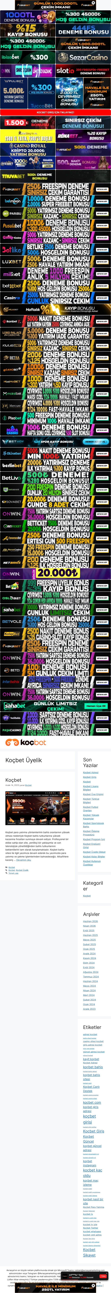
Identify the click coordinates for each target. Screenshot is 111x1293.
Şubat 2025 (89, 944)
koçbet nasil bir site (93, 1201)
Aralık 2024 (89, 953)
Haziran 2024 (90, 981)
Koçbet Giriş (89, 777)
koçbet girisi (89, 1119)
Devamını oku (23, 860)
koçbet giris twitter (89, 1127)
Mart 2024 (89, 995)
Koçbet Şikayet (89, 1252)
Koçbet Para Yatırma (93, 1207)
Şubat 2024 (89, 999)
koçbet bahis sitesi (91, 1077)
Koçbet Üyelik (22, 870)
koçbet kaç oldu (92, 1173)
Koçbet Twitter (90, 1228)
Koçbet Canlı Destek (91, 1089)
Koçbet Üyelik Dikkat (94, 852)
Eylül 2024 (88, 967)
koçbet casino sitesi (90, 1098)
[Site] (55, 189)
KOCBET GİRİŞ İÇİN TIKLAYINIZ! (55, 112)
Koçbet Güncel (88, 1139)
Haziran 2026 (90, 921)
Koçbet (13, 780)
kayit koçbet (91, 1059)
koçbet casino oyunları (91, 1095)
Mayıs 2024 (89, 986)
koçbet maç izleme (90, 1182)
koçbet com (92, 1102)
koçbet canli (87, 1083)
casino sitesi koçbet (93, 1041)
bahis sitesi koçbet (89, 1038)
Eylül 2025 (88, 930)
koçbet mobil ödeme (90, 1196)
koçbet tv (88, 1214)
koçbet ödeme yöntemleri (91, 1245)
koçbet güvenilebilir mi (91, 1154)
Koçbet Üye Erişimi (93, 794)
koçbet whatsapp (92, 1231)
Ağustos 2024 (90, 972)
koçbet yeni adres (92, 1234)
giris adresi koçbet (92, 1044)
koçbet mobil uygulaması (91, 1192)
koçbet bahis (93, 1067)
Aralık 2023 (89, 1009)
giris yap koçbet (88, 1048)
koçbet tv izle (90, 1224)
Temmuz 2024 (91, 976)
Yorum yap (13, 873)
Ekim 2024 (89, 963)
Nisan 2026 (89, 926)
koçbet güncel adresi (92, 1148)
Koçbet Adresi (90, 772)
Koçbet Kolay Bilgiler (94, 856)
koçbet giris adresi (90, 1109)
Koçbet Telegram (89, 1211)
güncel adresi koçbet (94, 1051)
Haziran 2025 (90, 935)
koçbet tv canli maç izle (91, 1221)
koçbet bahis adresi (90, 1071)
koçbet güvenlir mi (89, 1158)
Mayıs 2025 (89, 939)
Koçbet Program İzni (94, 839)
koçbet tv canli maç (90, 1218)
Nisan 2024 (89, 990)
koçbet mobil (87, 1189)
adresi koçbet (90, 1034)
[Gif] (55, 309)
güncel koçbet (88, 1055)
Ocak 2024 (89, 1004)
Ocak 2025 (89, 949)
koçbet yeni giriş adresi (91, 1242)
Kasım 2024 (89, 958)
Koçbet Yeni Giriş (89, 1239)
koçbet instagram (89, 1163)
